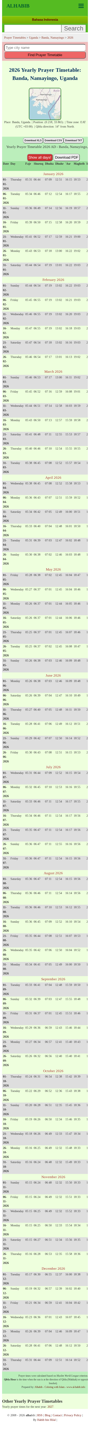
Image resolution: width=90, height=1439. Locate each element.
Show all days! (39, 157)
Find (45, 55)
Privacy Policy (72, 1415)
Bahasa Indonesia (45, 19)
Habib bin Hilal (46, 1419)
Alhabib (18, 6)
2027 (50, 1406)
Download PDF (66, 157)
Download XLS (33, 140)
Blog (47, 1415)
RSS (39, 1415)
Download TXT (73, 140)
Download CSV (53, 140)
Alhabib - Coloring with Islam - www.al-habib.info (60, 1387)
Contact (57, 1415)
